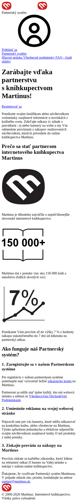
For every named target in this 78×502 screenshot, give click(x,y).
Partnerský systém (14, 53)
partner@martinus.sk (16, 481)
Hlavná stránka (12, 57)
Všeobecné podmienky (39, 57)
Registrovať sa (12, 106)
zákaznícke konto (60, 381)
